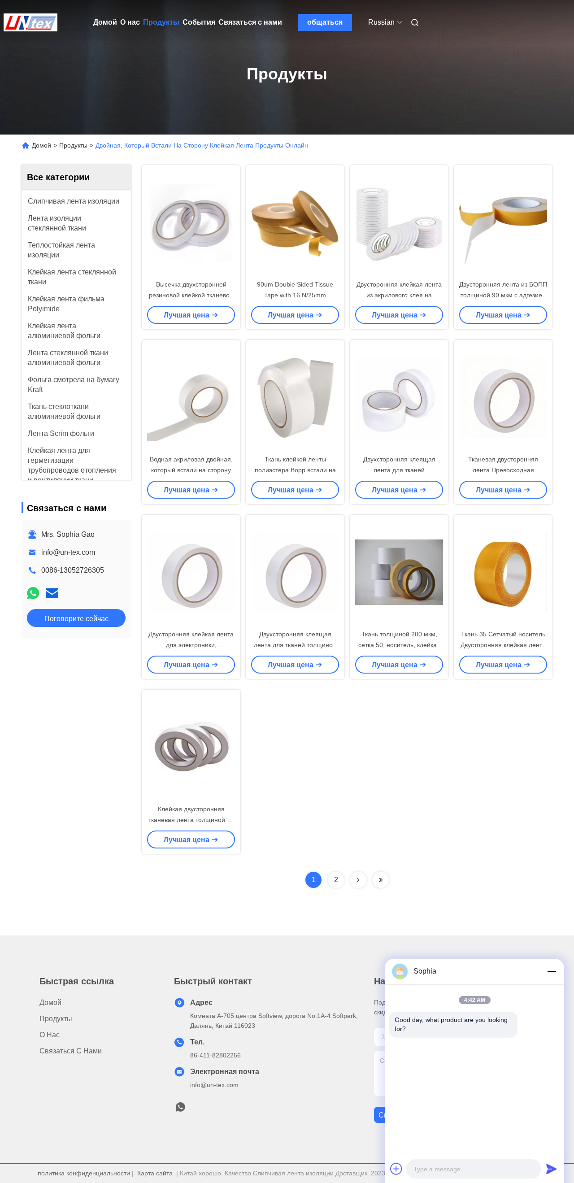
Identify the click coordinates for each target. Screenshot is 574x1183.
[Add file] (396, 1169)
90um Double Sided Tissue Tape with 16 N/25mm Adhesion (295, 295)
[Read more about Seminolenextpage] (358, 880)
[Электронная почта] (52, 593)
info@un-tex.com (68, 552)
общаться (325, 22)
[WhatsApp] (33, 593)
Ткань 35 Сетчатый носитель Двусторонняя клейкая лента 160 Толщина (503, 645)
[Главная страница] (30, 22)
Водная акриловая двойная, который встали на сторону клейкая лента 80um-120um (191, 470)
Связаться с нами (250, 22)
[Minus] (551, 971)
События (199, 22)
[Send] (551, 1169)
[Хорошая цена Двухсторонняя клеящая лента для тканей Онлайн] (399, 396)
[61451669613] (180, 1109)
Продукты (161, 22)
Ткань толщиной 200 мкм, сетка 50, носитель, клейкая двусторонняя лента (399, 645)
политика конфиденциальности (84, 1173)
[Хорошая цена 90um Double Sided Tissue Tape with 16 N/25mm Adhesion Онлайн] (295, 222)
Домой (105, 22)
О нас (130, 22)
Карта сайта (155, 1173)
